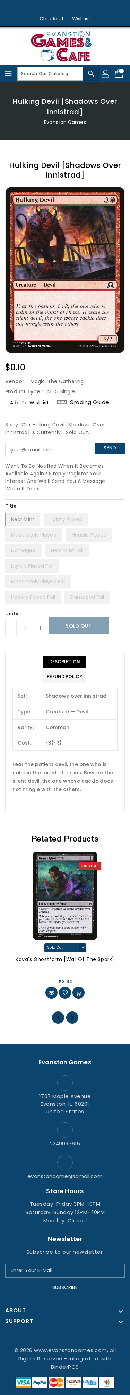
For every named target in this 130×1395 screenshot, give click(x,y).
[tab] (64, 662)
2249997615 (65, 1143)
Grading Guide (89, 402)
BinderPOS (65, 1366)
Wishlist (81, 18)
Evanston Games (65, 122)
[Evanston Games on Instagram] (65, 8)
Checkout (52, 18)
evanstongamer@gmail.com (64, 1176)
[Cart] (120, 74)
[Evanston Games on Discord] (78, 8)
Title (11, 506)
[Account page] (106, 74)
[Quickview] (51, 993)
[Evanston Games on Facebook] (51, 8)
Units (12, 613)
